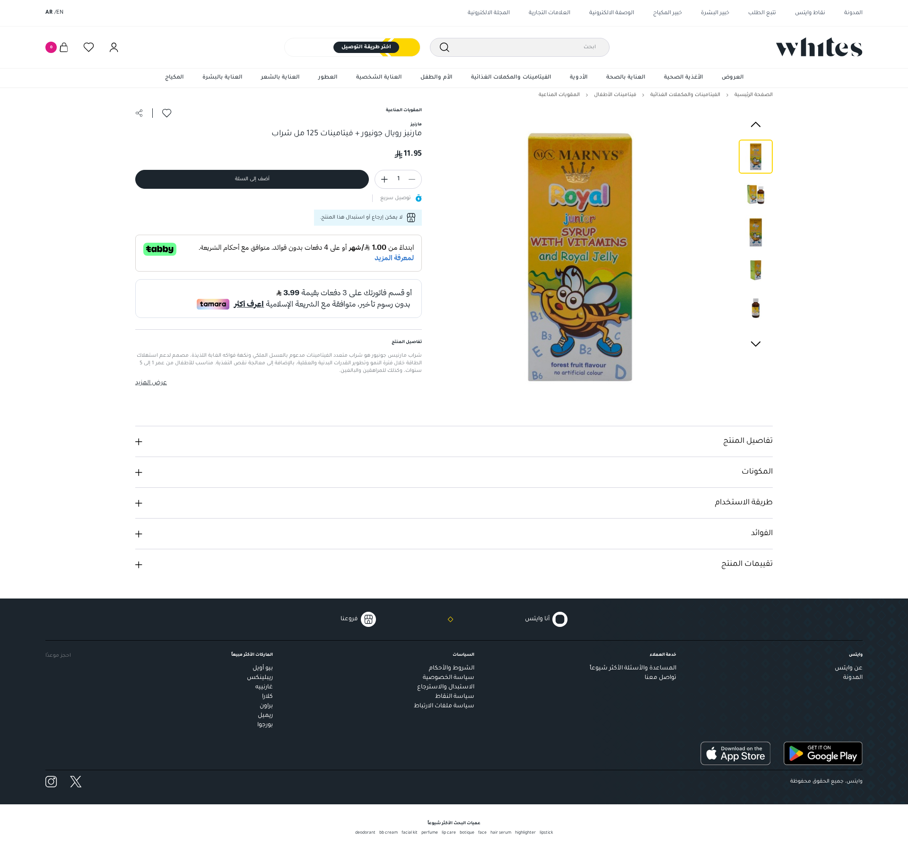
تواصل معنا (660, 678)
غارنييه (264, 687)
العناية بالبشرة (222, 78)
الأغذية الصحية (683, 78)
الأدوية (578, 78)
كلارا (267, 697)
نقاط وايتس (810, 13)
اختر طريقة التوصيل (366, 47)
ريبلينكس (260, 678)
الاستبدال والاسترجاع (445, 687)
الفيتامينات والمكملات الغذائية (511, 78)
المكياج (174, 78)
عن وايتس (849, 668)
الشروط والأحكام (451, 668)
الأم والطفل (436, 78)
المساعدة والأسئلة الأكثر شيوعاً (633, 668)
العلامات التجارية (549, 13)
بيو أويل (263, 668)
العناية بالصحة (625, 78)
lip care (449, 833)
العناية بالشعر (280, 78)
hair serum (500, 833)
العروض (732, 78)
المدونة (853, 13)
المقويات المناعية (559, 95)
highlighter (525, 833)
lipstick (546, 833)
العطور (327, 78)
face (482, 833)
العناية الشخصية (379, 78)
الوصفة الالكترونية (611, 13)
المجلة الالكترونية (489, 13)
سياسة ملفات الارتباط (444, 706)
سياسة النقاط (454, 697)
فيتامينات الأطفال (615, 95)
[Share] (139, 113)
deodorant (365, 833)
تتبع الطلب (762, 13)
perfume (429, 833)
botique (467, 833)
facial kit (410, 833)
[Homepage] (819, 46)
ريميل (265, 716)
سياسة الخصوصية (448, 678)
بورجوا (265, 725)
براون (266, 706)
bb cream (388, 833)
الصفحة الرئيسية (753, 95)
